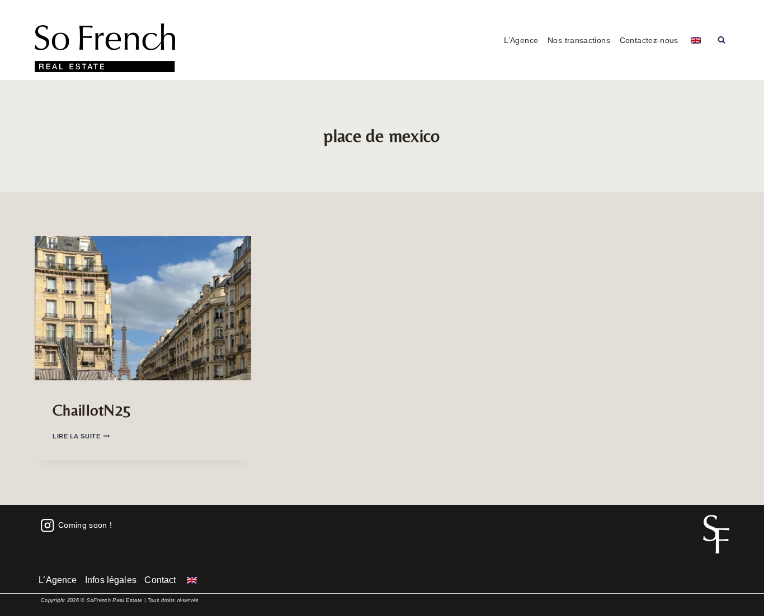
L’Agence (521, 40)
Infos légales (110, 580)
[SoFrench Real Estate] (105, 47)
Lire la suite (81, 436)
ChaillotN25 (92, 410)
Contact (160, 580)
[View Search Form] (721, 40)
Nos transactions (579, 40)
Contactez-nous (649, 40)
